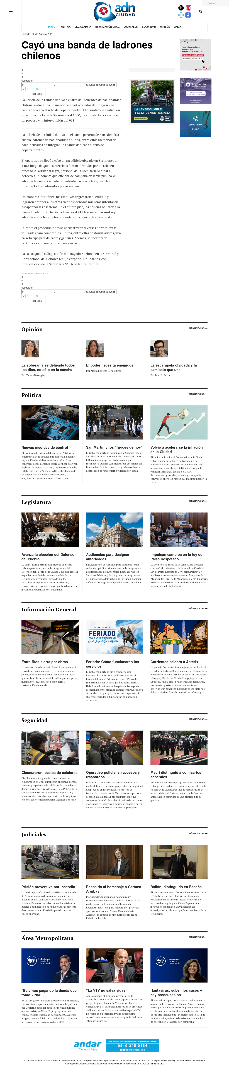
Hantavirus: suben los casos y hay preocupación (176, 992)
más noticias (196, 328)
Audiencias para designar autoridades (108, 556)
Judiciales (131, 26)
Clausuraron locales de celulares (49, 772)
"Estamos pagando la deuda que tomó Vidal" (49, 992)
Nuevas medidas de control (44, 447)
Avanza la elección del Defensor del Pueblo (48, 556)
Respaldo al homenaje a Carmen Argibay (113, 889)
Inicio (51, 26)
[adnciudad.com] (114, 11)
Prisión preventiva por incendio (48, 886)
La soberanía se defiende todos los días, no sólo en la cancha (48, 367)
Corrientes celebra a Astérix (174, 661)
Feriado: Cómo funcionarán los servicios (112, 664)
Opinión (165, 26)
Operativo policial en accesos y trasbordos (113, 774)
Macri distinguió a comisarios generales (175, 774)
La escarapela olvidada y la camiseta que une (173, 367)
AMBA (177, 26)
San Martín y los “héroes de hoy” (114, 447)
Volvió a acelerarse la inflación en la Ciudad (176, 449)
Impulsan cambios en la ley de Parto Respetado (176, 556)
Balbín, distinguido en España (176, 886)
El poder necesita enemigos (109, 365)
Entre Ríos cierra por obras (44, 661)
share (38, 93)
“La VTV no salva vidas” (106, 990)
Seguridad (149, 26)
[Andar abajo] (114, 1045)
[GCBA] (152, 101)
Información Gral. (107, 26)
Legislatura (83, 26)
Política (65, 26)
